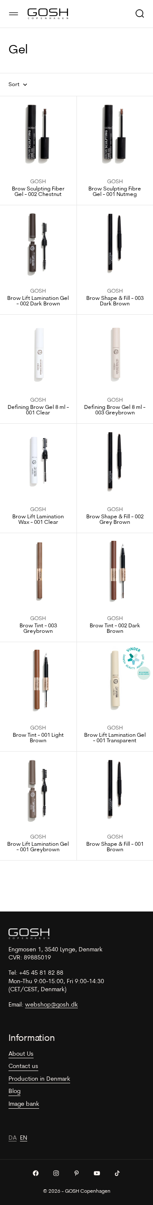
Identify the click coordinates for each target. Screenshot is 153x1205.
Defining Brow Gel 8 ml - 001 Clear (38, 410)
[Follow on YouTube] (97, 1173)
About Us (21, 1054)
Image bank (23, 1104)
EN (23, 1138)
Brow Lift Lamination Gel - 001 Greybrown (38, 847)
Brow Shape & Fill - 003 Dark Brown (115, 301)
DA (12, 1138)
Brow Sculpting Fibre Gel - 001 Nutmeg (114, 191)
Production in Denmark (39, 1079)
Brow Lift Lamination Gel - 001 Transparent (115, 738)
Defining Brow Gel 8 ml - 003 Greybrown (114, 410)
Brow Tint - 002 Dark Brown (115, 628)
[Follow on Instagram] (56, 1173)
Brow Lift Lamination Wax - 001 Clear (38, 519)
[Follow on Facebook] (35, 1173)
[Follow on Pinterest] (76, 1173)
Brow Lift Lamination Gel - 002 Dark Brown (38, 301)
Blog (14, 1091)
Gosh (38, 182)
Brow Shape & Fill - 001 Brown (115, 847)
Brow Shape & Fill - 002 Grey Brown (115, 519)
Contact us (23, 1066)
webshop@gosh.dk (51, 1005)
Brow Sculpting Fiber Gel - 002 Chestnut (38, 191)
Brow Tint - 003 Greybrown (38, 628)
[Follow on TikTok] (117, 1173)
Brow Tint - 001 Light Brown (38, 738)
